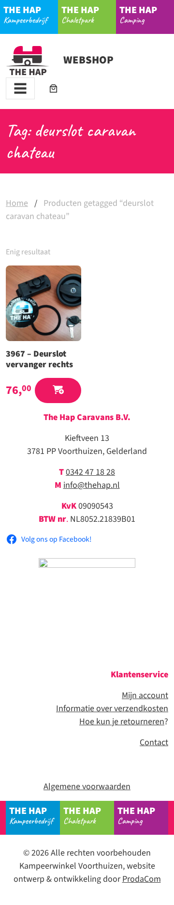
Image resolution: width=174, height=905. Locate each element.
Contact (154, 742)
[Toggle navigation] (20, 88)
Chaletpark (80, 14)
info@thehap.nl (91, 485)
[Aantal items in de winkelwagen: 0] (53, 88)
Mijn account (145, 695)
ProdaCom (141, 879)
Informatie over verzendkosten (112, 708)
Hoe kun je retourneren (121, 722)
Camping (138, 14)
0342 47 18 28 (90, 472)
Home (17, 203)
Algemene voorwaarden (87, 786)
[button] (58, 391)
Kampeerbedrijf (25, 14)
